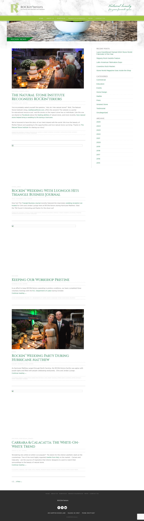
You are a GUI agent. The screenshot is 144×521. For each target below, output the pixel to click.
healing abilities (43, 115)
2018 (98, 150)
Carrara (21, 469)
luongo (27, 212)
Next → (19, 481)
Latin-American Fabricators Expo (109, 62)
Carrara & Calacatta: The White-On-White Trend (45, 444)
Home (41, 18)
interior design (46, 469)
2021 (98, 138)
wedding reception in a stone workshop (24, 133)
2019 (98, 146)
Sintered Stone (102, 104)
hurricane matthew (18, 132)
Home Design (23, 438)
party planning (66, 377)
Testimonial (100, 108)
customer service (17, 377)
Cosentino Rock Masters (105, 66)
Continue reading (19, 293)
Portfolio (61, 18)
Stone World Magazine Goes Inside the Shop (113, 70)
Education (15, 91)
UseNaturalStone (65, 132)
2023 (98, 130)
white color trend (72, 469)
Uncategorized (102, 112)
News (90, 18)
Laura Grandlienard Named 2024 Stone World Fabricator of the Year (114, 53)
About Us (50, 18)
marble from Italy (53, 457)
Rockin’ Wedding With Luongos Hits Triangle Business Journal (45, 192)
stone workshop (17, 378)
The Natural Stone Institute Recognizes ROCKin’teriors (38, 97)
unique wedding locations (51, 132)
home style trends (34, 469)
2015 (98, 163)
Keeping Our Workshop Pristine (40, 280)
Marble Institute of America (34, 132)
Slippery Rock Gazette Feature (108, 58)
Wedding (74, 132)
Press (27, 91)
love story (47, 377)
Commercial (101, 80)
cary (26, 469)
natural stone (56, 377)
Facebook (26, 115)
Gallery (14, 363)
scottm (25, 103)
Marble (21, 91)
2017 (98, 154)
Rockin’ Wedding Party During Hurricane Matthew (40, 357)
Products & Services (76, 18)
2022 (98, 134)
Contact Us (100, 18)
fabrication (27, 377)
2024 (98, 126)
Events (14, 186)
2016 (98, 159)
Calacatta (15, 469)
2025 (98, 122)
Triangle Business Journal (31, 203)
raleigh (63, 469)
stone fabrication (35, 212)
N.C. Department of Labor (42, 291)
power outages (76, 377)
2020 (98, 142)
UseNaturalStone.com (36, 110)
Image (13, 198)
